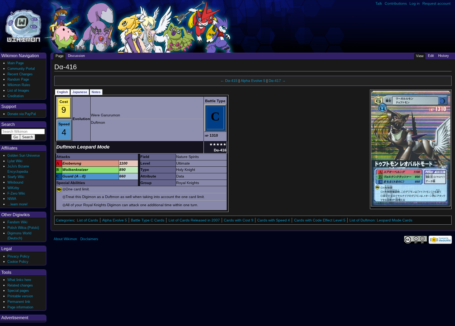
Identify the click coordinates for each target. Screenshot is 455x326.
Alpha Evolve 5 (253, 80)
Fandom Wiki (17, 222)
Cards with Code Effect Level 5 (319, 220)
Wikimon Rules (18, 85)
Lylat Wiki (14, 161)
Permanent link (18, 302)
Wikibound (15, 182)
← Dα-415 (229, 80)
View (419, 56)
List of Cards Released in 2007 (194, 220)
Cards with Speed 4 (273, 220)
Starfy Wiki (15, 177)
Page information (20, 307)
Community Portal (21, 69)
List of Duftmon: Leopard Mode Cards (380, 220)
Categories (65, 220)
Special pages (18, 291)
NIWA (11, 199)
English (62, 92)
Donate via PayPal (21, 114)
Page (59, 56)
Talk (378, 3)
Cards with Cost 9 (238, 220)
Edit (431, 56)
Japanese (79, 92)
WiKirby (13, 188)
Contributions (396, 3)
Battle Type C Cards (147, 220)
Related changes (20, 285)
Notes (96, 92)
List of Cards (87, 220)
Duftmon (98, 122)
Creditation (15, 96)
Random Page (18, 79)
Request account (436, 3)
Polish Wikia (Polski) (23, 228)
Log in (414, 3)
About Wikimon (65, 239)
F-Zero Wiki (16, 193)
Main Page (15, 63)
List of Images (18, 90)
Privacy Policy (18, 256)
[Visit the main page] (23, 25)
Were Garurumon (105, 115)
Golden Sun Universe (23, 155)
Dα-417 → (277, 80)
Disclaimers (89, 239)
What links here (19, 280)
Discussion (76, 56)
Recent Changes (20, 74)
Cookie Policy (17, 262)
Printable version (20, 296)
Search (8, 124)
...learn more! (17, 204)
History (443, 56)
